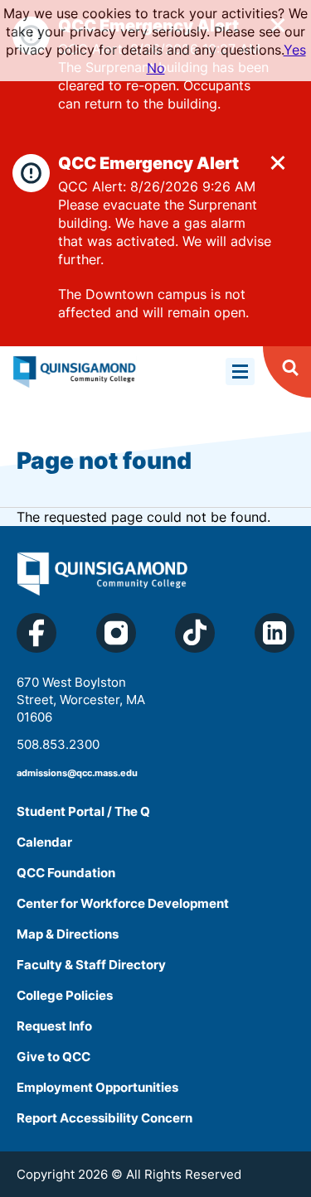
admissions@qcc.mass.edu (77, 773)
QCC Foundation (66, 873)
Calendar (44, 842)
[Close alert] (277, 162)
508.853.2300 (58, 744)
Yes (295, 49)
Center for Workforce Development (123, 903)
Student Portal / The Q (83, 811)
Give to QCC (53, 1056)
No (156, 68)
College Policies (65, 995)
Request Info (54, 1026)
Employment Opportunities (97, 1087)
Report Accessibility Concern (104, 1118)
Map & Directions (68, 934)
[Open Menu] (240, 371)
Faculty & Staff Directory (91, 965)
